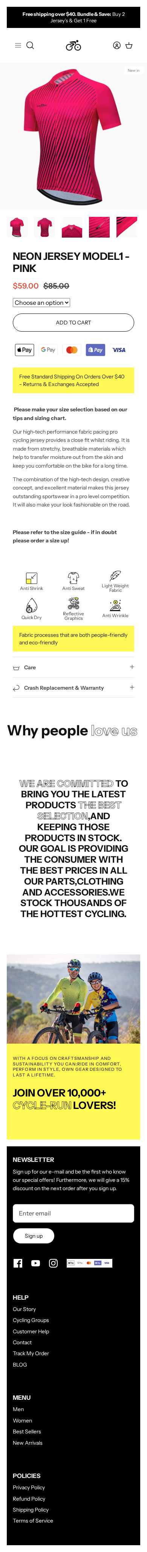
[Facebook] (18, 1263)
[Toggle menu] (18, 45)
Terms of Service (33, 1520)
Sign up (34, 1235)
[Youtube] (35, 1263)
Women (22, 1420)
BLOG (20, 1364)
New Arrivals (28, 1442)
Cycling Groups (31, 1320)
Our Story (24, 1309)
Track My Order (31, 1353)
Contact (22, 1342)
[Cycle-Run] (73, 45)
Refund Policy (29, 1498)
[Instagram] (53, 1263)
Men (18, 1409)
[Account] (112, 45)
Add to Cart (73, 322)
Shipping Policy (31, 1509)
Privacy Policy (29, 1487)
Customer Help (31, 1331)
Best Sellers (27, 1431)
